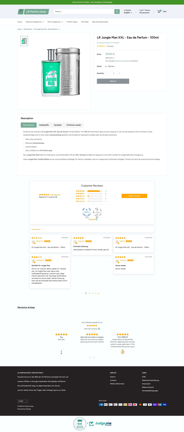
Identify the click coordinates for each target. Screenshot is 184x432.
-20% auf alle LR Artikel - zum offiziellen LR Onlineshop (92, 2)
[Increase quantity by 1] (119, 73)
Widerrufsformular (117, 384)
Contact (113, 380)
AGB (144, 377)
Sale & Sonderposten (100, 22)
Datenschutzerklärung (150, 380)
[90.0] (97, 212)
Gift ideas (84, 22)
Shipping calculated (122, 61)
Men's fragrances (54, 22)
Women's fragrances (33, 22)
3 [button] (92, 293)
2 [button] (89, 293)
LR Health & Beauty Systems (108, 43)
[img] (37, 238)
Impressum (146, 384)
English (21, 401)
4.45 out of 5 (55, 195)
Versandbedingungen (150, 391)
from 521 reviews (90, 329)
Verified (92, 219)
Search (113, 377)
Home (19, 22)
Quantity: (100, 73)
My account (144, 13)
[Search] (117, 11)
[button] (80, 191)
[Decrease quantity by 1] (108, 73)
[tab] (29, 125)
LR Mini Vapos (72, 22)
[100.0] (86, 212)
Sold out (113, 81)
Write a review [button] (134, 196)
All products (28, 29)
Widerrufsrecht (148, 387)
